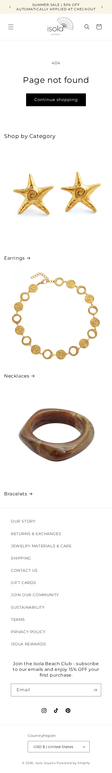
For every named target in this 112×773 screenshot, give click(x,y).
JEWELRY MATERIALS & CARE (41, 545)
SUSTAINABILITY (28, 607)
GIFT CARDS (23, 582)
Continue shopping (56, 99)
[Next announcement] (102, 7)
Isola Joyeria (45, 763)
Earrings (14, 258)
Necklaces (16, 376)
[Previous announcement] (10, 7)
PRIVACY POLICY (28, 631)
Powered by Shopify (73, 763)
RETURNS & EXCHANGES (36, 533)
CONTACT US (24, 570)
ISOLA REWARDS (28, 644)
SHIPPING (21, 558)
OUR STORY (23, 521)
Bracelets (15, 494)
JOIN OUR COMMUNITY (35, 594)
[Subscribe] (95, 690)
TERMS (18, 619)
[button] (11, 27)
